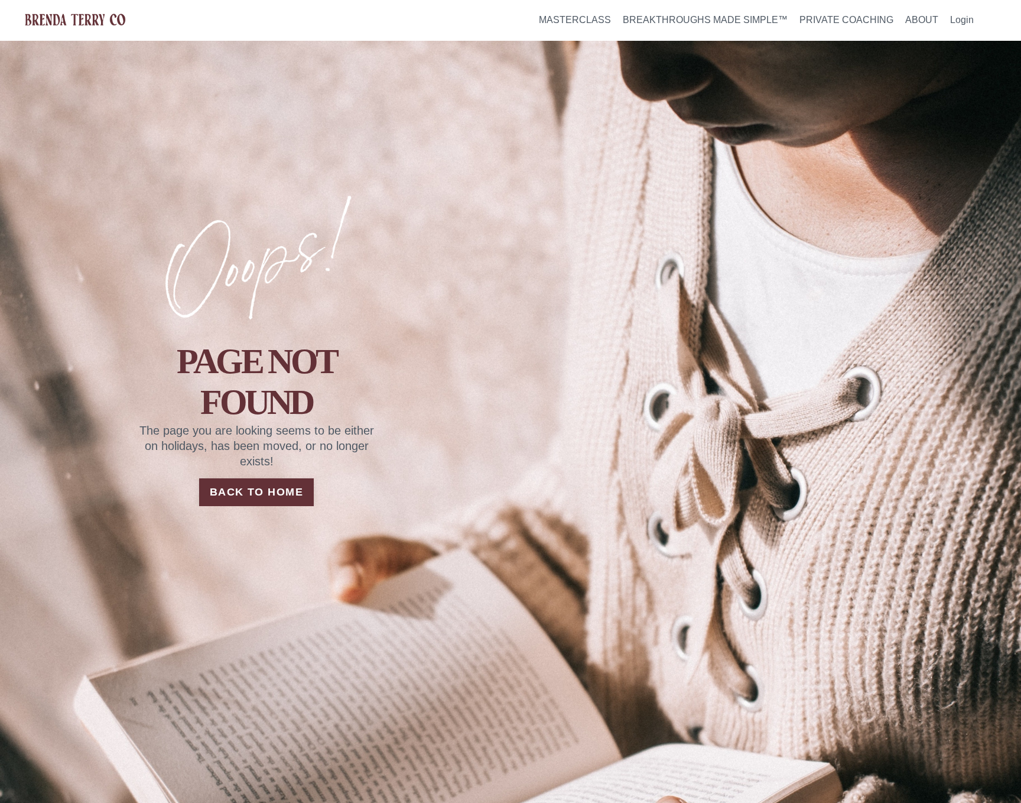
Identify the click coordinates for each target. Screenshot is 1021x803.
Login (962, 20)
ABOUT (921, 20)
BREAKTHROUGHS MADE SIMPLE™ (705, 20)
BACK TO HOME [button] (256, 492)
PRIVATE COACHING (846, 20)
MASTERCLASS (575, 20)
